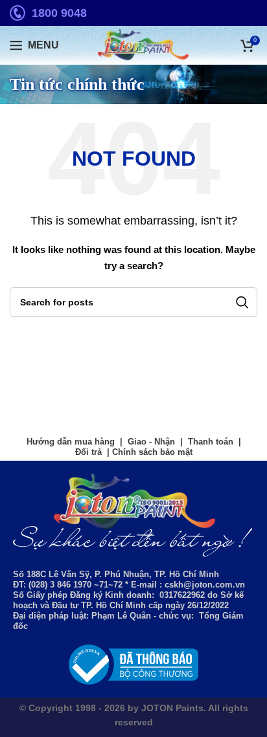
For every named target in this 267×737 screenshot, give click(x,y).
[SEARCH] (242, 302)
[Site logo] (133, 44)
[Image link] (133, 664)
